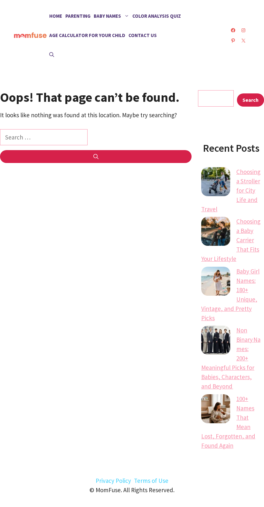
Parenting (77, 16)
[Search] (96, 156)
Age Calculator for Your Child (87, 35)
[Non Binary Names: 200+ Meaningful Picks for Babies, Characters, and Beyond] (215, 341)
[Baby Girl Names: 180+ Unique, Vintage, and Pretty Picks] (215, 282)
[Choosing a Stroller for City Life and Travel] (215, 183)
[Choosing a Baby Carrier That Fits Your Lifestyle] (215, 232)
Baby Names (107, 16)
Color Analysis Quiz (156, 16)
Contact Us (142, 35)
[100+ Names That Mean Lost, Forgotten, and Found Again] (215, 410)
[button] (52, 54)
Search (250, 100)
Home (55, 16)
